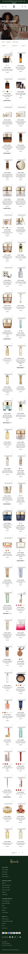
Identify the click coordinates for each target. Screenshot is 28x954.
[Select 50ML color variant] (8, 65)
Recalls (3, 910)
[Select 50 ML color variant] (21, 330)
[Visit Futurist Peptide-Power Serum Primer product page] (7, 343)
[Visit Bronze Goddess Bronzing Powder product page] (21, 644)
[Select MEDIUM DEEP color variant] (19, 659)
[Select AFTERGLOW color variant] (16, 764)
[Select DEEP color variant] (20, 685)
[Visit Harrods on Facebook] (10, 937)
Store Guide (4, 872)
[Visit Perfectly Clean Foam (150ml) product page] (21, 565)
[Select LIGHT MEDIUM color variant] (6, 550)
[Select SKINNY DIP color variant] (18, 764)
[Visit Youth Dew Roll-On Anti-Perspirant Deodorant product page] (21, 725)
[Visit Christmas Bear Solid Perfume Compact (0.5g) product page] (21, 801)
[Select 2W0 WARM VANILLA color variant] (19, 495)
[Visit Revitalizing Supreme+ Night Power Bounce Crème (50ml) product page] (21, 508)
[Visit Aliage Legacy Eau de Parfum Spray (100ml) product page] (21, 398)
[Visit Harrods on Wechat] (20, 937)
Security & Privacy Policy (7, 945)
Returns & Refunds (6, 885)
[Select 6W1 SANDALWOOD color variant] (7, 227)
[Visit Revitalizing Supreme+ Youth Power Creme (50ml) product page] (7, 240)
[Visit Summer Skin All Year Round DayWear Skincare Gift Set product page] (7, 265)
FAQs (3, 905)
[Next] (18, 853)
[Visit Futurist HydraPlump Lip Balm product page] (7, 749)
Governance (4, 928)
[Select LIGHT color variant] (21, 659)
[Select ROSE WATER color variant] (20, 790)
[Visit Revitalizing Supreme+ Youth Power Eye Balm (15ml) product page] (7, 316)
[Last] (22, 853)
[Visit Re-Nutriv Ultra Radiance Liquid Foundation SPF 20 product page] (21, 453)
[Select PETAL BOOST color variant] (3, 764)
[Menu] (2, 6)
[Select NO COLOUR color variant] (6, 65)
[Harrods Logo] (14, 861)
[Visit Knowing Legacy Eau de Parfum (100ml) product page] (7, 826)
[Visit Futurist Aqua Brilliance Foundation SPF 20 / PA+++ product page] (7, 644)
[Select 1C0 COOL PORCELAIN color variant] (21, 495)
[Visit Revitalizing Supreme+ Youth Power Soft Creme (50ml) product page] (7, 290)
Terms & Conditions (6, 943)
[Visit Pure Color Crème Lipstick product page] (7, 725)
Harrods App (5, 894)
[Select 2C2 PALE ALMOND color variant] (19, 468)
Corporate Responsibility (7, 921)
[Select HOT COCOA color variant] (18, 790)
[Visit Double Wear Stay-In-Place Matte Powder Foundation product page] (21, 670)
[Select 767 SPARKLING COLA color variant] (20, 605)
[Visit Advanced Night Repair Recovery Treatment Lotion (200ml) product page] (21, 50)
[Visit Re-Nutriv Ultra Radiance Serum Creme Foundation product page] (7, 212)
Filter (23, 45)
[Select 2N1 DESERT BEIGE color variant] (3, 227)
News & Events (5, 876)
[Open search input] (5, 6)
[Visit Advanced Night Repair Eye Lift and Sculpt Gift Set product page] (21, 76)
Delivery (4, 883)
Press (3, 925)
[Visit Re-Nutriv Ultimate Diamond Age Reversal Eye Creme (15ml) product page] (21, 212)
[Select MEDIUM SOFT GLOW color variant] (8, 550)
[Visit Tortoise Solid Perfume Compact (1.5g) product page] (7, 801)
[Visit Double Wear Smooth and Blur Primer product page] (21, 290)
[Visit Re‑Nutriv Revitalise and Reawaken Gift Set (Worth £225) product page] (21, 105)
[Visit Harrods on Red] (17, 937)
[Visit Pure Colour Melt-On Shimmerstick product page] (21, 590)
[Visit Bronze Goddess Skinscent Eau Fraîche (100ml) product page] (21, 535)
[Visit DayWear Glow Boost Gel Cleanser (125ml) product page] (21, 316)
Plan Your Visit (5, 869)
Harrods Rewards (6, 901)
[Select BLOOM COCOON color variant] (5, 764)
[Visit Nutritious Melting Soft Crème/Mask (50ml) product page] (21, 618)
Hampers (4, 892)
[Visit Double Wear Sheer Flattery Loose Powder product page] (7, 535)
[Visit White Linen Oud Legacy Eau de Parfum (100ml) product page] (21, 240)
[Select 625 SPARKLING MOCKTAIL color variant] (18, 605)
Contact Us (4, 907)
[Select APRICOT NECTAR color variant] (16, 790)
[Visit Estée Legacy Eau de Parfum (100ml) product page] (21, 826)
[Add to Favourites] (12, 50)
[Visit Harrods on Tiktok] (15, 937)
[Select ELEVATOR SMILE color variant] (20, 764)
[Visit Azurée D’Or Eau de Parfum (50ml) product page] (7, 427)
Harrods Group (5, 918)
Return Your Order (6, 889)
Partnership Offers (6, 903)
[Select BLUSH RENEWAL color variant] (7, 764)
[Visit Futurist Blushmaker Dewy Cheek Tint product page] (21, 749)
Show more (6, 28)
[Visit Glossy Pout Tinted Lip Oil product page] (21, 775)
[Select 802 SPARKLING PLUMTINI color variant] (16, 605)
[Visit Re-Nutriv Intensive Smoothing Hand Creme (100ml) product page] (7, 565)
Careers (4, 923)
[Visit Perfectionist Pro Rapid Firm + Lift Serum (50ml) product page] (21, 265)
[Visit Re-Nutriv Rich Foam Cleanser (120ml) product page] (21, 372)
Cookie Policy (5, 912)
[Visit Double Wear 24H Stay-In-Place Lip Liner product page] (7, 775)
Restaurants (4, 874)
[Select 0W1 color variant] (7, 712)
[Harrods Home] (14, 6)
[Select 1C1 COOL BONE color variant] (21, 468)
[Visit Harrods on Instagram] (12, 937)
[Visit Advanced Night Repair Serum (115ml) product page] (7, 76)
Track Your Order (6, 887)
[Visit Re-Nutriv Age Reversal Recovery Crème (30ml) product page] (7, 50)
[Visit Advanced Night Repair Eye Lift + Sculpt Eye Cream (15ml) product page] (21, 130)
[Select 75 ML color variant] (7, 91)
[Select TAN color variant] (16, 685)
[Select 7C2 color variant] (5, 712)
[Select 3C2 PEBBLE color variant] (3, 712)
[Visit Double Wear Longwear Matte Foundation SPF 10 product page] (7, 697)
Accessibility (4, 941)
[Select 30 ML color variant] (5, 91)
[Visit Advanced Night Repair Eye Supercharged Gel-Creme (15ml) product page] (7, 130)
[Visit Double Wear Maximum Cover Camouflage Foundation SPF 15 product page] (21, 697)
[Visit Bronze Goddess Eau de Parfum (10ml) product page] (7, 670)
